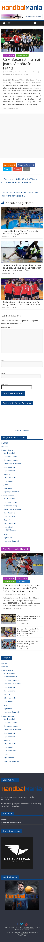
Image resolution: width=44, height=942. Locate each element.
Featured (4, 446)
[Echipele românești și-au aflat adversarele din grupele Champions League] (8, 640)
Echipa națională (10, 478)
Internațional (8, 481)
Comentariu (6, 327)
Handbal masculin (7, 496)
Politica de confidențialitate (11, 823)
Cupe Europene (9, 55)
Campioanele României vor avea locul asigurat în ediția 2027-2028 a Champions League (22, 588)
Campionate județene (11, 460)
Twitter (7, 169)
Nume (4, 360)
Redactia (18, 72)
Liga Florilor (8, 488)
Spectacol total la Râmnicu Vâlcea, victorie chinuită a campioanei (19, 181)
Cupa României (9, 467)
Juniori (6, 485)
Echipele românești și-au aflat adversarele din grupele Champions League (28, 643)
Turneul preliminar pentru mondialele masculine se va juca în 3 (19, 194)
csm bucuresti (7, 75)
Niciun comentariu (30, 72)
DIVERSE (4, 443)
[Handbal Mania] (3, 23)
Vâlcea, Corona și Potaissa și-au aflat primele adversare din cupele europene (29, 618)
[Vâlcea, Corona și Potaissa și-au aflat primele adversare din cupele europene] (8, 615)
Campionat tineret (10, 456)
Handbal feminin (22, 55)
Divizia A (7, 474)
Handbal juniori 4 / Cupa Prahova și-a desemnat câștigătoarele (20, 232)
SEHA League (11, 530)
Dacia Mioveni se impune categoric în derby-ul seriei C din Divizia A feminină (21, 303)
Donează (17, 169)
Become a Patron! (22, 430)
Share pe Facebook (26, 165)
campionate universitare (12, 463)
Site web (4, 384)
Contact (4, 819)
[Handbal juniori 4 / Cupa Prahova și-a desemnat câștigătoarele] (22, 208)
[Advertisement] (22, 136)
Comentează (9, 165)
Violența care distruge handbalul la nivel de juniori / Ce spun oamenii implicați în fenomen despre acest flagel (21, 268)
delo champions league (20, 75)
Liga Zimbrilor (9, 537)
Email (26, 169)
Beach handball (9, 453)
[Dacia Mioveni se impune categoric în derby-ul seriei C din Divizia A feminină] (22, 279)
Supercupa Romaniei (11, 492)
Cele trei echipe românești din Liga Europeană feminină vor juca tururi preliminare (28, 631)
